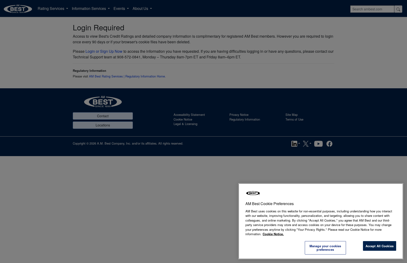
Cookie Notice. (273, 234)
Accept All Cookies (380, 246)
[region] (320, 221)
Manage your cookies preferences (325, 248)
